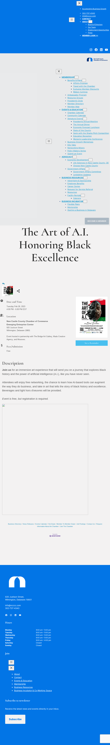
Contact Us (91, 524)
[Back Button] (3, 284)
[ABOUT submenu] (90, 21)
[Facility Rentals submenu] (83, 195)
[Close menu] (79, 3)
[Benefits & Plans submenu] (84, 80)
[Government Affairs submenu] (87, 168)
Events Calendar (41, 524)
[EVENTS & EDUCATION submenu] (85, 109)
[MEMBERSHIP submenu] (76, 77)
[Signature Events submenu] (85, 118)
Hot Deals (51, 524)
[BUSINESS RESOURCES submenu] (85, 177)
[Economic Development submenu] (91, 159)
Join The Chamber (66, 526)
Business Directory (14, 524)
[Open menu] (72, 19)
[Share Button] (18, 291)
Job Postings (81, 524)
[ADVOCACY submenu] (75, 156)
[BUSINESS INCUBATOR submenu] (85, 201)
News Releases (28, 524)
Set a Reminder (92, 343)
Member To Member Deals (66, 524)
